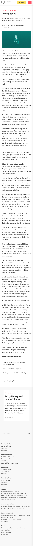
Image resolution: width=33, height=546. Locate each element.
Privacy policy (5, 534)
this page (21, 508)
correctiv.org (6, 2)
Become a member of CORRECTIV (13, 352)
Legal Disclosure (6, 532)
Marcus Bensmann (18, 25)
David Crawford (8, 25)
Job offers (12, 500)
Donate (21, 2)
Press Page (7, 530)
